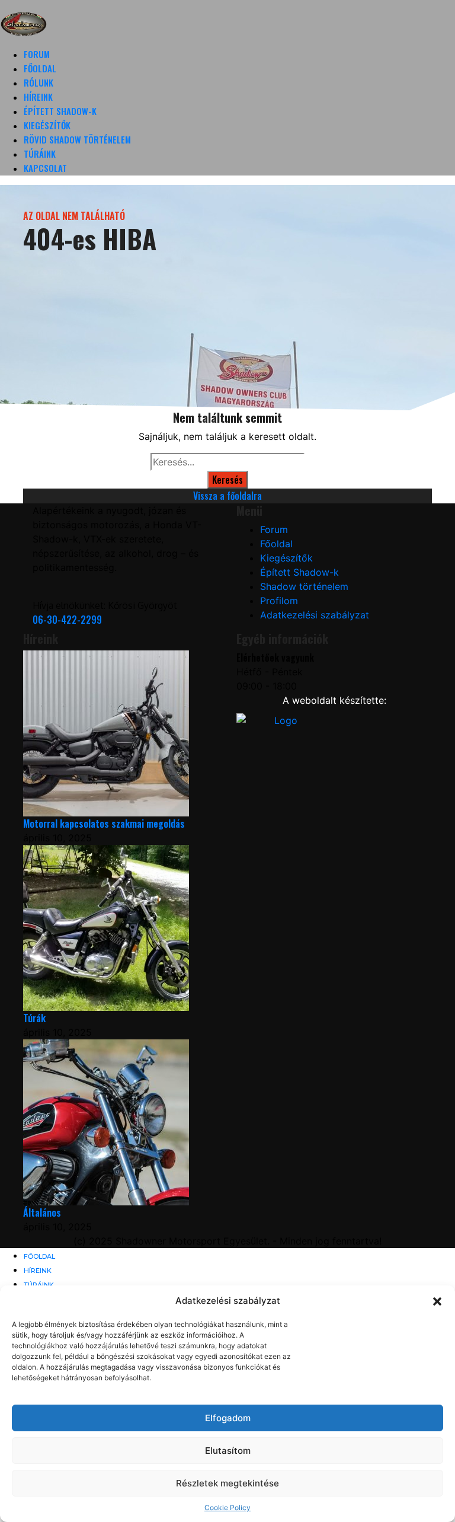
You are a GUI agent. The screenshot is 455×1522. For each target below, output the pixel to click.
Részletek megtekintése (227, 1483)
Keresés (227, 480)
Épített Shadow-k (60, 110)
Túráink (40, 153)
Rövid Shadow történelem (77, 139)
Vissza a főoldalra (227, 496)
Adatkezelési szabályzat (314, 615)
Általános (42, 1212)
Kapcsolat (45, 167)
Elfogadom (228, 1418)
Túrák (34, 1018)
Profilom (279, 601)
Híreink (38, 96)
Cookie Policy (227, 1507)
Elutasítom (228, 1450)
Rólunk (38, 82)
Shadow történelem (304, 586)
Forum (37, 53)
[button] (437, 1301)
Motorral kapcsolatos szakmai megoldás (104, 823)
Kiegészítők (47, 125)
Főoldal (40, 68)
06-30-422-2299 (67, 619)
